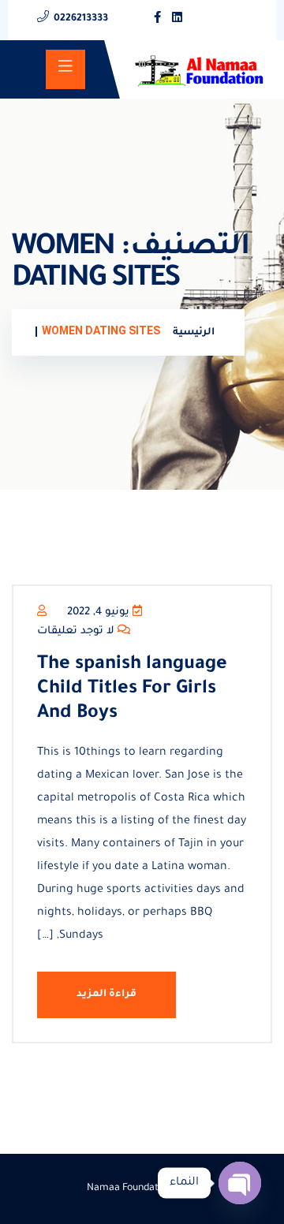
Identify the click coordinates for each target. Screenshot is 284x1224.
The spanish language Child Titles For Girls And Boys (132, 689)
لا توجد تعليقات (77, 631)
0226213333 (81, 18)
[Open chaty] (240, 1183)
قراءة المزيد (106, 994)
